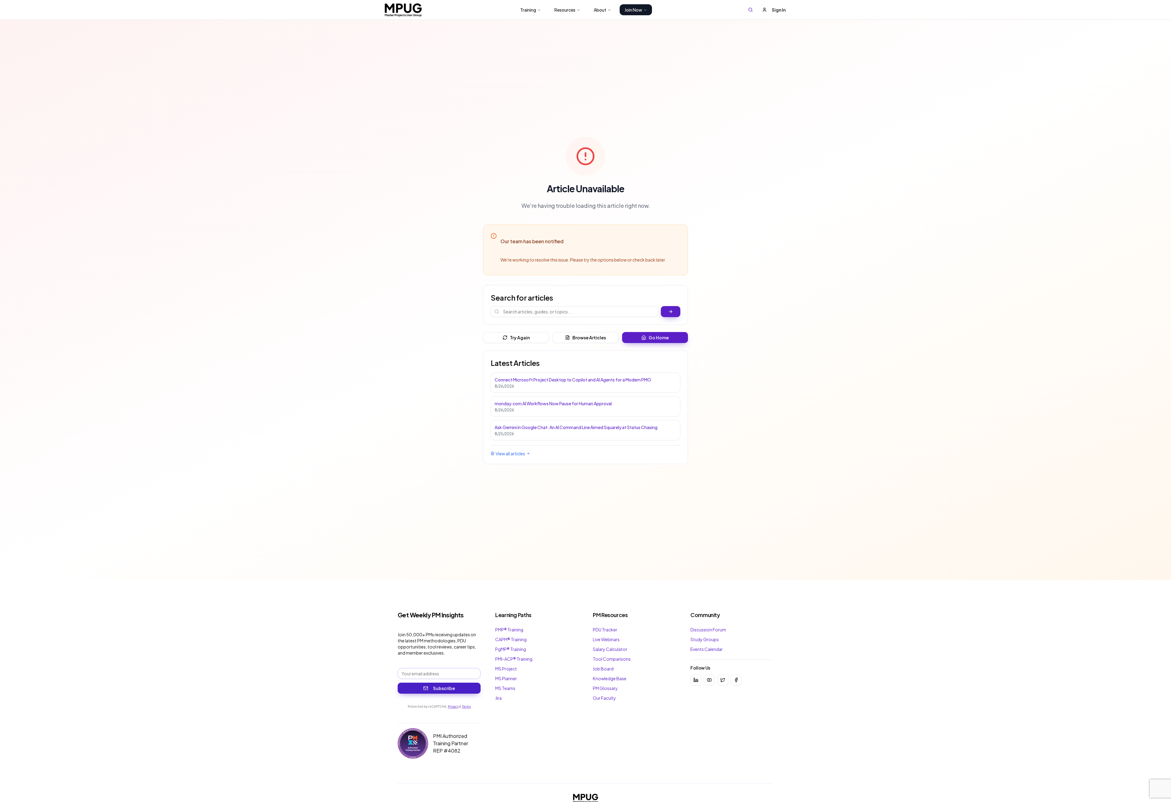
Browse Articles (589, 337)
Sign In (779, 10)
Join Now (633, 10)
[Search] (750, 9)
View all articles (510, 453)
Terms (466, 706)
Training (528, 10)
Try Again (520, 337)
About (600, 10)
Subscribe (444, 688)
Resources (564, 10)
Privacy (453, 706)
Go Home (659, 337)
